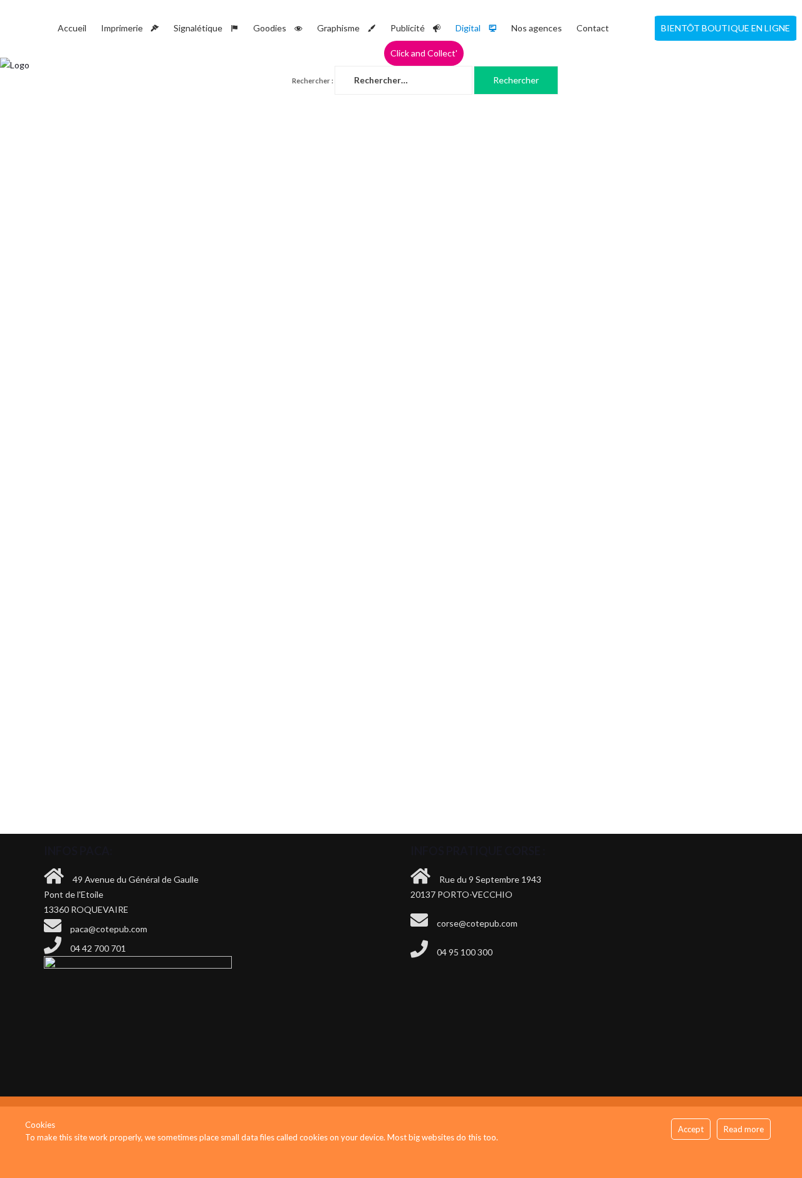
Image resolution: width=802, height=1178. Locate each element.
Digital (468, 28)
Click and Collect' (423, 53)
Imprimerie (122, 28)
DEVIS (488, 642)
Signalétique (198, 28)
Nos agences (536, 28)
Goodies (269, 28)
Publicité (407, 28)
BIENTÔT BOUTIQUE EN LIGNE (725, 28)
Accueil (72, 28)
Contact (592, 28)
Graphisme (338, 28)
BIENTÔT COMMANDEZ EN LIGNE (681, 642)
